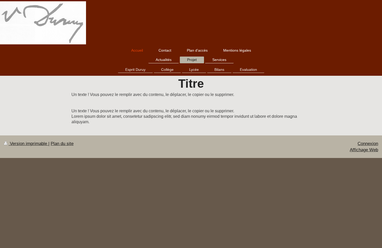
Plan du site (62, 143)
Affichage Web (364, 149)
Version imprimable (28, 143)
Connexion (368, 143)
